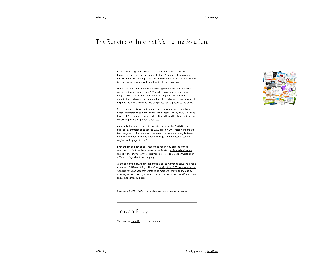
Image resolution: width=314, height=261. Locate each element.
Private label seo (154, 191)
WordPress (212, 251)
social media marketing (139, 95)
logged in (135, 221)
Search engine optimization (175, 191)
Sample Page (211, 17)
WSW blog (101, 17)
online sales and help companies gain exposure (155, 102)
